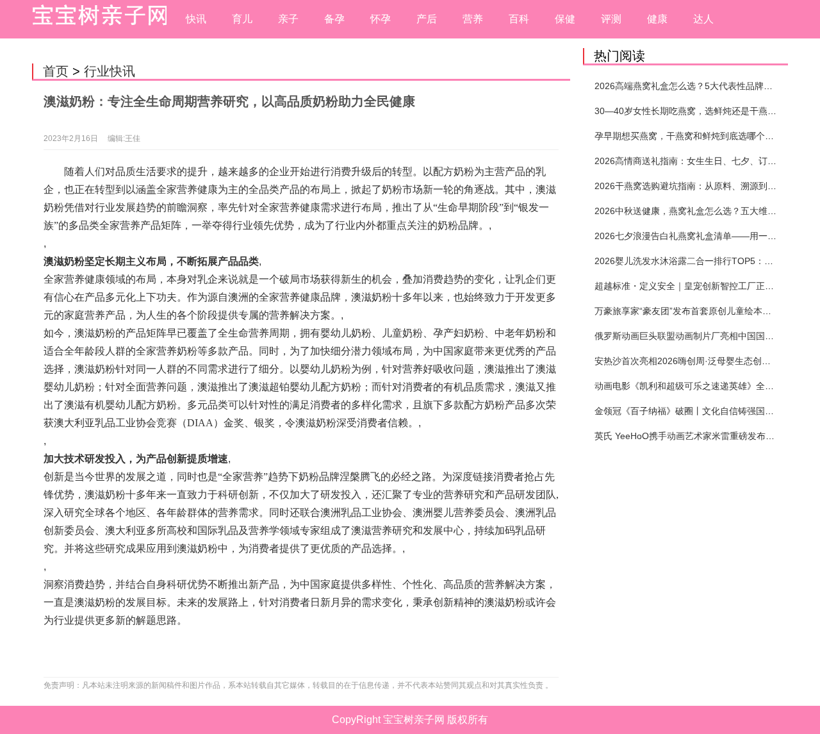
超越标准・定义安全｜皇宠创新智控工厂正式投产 (693, 286)
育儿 (242, 18)
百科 (519, 18)
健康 (657, 18)
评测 (611, 18)
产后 (426, 18)
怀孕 (380, 18)
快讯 (196, 18)
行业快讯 (109, 71)
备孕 (334, 18)
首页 (56, 71)
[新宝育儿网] (96, 19)
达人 (703, 18)
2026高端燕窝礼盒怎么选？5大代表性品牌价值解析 (697, 86)
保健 (565, 18)
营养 (473, 18)
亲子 (288, 18)
